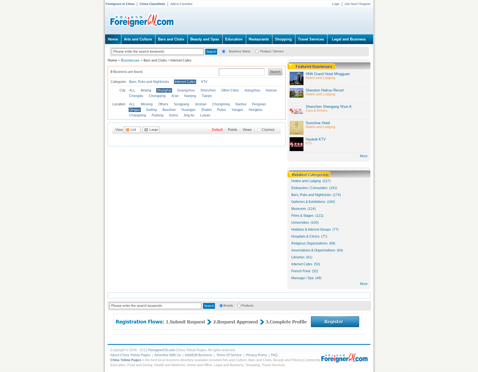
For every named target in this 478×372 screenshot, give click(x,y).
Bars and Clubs (171, 39)
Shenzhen (208, 90)
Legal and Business (349, 39)
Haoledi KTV (316, 139)
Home (113, 39)
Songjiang (181, 104)
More (364, 284)
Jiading (151, 110)
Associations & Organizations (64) (317, 250)
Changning (137, 115)
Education (234, 39)
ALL (132, 90)
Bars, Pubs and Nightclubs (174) (316, 195)
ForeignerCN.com (161, 350)
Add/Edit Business (198, 355)
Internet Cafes (180, 60)
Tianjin (207, 96)
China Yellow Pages (125, 360)
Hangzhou (252, 90)
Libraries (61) (301, 257)
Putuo (221, 110)
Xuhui (173, 115)
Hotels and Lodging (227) (311, 181)
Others (163, 104)
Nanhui (240, 104)
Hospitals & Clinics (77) (309, 236)
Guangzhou (186, 90)
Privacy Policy (256, 355)
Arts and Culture (138, 39)
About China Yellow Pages (130, 355)
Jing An (188, 115)
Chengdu (136, 96)
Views (247, 130)
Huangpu (188, 110)
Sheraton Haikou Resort (325, 90)
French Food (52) (304, 271)
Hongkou (256, 110)
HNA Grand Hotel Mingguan (328, 74)
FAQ (274, 355)
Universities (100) (305, 223)
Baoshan (169, 110)
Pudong (157, 115)
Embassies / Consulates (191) (314, 188)
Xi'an (175, 96)
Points (232, 130)
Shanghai (164, 90)
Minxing (147, 104)
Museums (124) (303, 209)
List (133, 130)
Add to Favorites (181, 4)
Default (217, 130)
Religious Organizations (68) (313, 243)
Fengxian (259, 104)
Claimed (268, 130)
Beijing (146, 90)
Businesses (131, 60)
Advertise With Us (167, 355)
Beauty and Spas (204, 39)
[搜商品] (257, 51)
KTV (204, 82)
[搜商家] (223, 51)
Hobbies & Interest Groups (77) (315, 229)
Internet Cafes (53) (305, 264)
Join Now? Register (357, 4)
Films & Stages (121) (307, 216)
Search (275, 72)
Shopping (283, 39)
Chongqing (157, 96)
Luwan (205, 115)
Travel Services (311, 39)
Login (335, 4)
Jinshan (201, 104)
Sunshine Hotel (318, 123)
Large (153, 130)
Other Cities (230, 90)
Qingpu (134, 110)
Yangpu (237, 110)
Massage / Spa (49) (306, 278)
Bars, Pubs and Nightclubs (149, 82)
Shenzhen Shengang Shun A (329, 107)
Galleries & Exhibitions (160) (313, 202)
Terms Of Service (229, 355)
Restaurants (259, 39)
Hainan (271, 90)
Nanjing (190, 96)
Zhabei (206, 110)
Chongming (221, 104)
